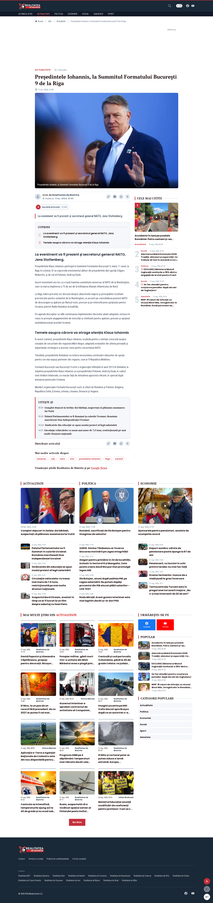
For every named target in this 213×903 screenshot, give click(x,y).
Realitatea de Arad (111, 880)
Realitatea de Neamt (76, 876)
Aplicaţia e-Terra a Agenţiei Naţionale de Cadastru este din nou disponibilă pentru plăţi (38, 758)
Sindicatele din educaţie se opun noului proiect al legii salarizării (81, 425)
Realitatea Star (59, 876)
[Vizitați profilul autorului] (38, 197)
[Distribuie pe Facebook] (114, 196)
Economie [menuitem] (73, 14)
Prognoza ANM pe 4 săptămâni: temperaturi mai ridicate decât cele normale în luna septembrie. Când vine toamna (77, 762)
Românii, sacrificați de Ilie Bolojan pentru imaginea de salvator (104, 532)
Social (144, 251)
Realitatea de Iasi (73, 880)
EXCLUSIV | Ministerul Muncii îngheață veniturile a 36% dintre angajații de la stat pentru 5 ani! (159, 272)
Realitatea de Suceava (53, 880)
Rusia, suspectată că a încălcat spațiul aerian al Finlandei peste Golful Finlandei (75, 809)
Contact (21, 859)
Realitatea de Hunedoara (120, 876)
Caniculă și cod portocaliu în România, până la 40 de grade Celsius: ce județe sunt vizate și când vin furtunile (114, 663)
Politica (144, 266)
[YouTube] (193, 6)
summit (119, 458)
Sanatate (145, 296)
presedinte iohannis (89, 458)
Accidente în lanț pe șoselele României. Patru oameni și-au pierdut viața (153, 239)
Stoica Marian (88, 699)
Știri (49, 21)
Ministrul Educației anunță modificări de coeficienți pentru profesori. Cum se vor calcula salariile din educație (115, 809)
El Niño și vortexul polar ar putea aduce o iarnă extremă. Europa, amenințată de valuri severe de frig (115, 762)
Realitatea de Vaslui (181, 876)
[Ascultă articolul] (207, 881)
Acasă (40, 21)
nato (62, 458)
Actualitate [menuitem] (43, 14)
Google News (99, 468)
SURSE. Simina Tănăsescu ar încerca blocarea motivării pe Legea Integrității (103, 549)
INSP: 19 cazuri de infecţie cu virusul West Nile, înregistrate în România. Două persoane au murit (159, 304)
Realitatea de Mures (92, 880)
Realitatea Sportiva (41, 876)
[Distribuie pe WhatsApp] (121, 196)
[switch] (179, 6)
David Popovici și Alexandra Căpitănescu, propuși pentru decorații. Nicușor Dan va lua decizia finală (38, 662)
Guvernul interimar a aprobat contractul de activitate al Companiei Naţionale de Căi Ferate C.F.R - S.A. (74, 710)
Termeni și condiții (35, 859)
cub (53, 458)
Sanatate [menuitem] (98, 14)
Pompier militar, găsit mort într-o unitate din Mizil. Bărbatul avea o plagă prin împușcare (76, 662)
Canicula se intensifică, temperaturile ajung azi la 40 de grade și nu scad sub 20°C (37, 809)
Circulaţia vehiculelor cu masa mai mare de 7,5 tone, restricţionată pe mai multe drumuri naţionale (85, 432)
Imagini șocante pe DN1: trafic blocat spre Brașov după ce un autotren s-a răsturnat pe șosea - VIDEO (114, 711)
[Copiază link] (108, 196)
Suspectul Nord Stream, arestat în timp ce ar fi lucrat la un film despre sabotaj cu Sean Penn (53, 601)
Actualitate (61, 21)
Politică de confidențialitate (58, 859)
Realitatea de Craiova (142, 876)
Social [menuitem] (85, 14)
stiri (72, 458)
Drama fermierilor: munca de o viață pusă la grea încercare (168, 576)
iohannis (41, 458)
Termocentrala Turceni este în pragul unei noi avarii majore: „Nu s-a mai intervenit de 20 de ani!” (170, 590)
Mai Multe (77, 822)
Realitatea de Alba (129, 880)
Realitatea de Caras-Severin (29, 880)
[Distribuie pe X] (127, 196)
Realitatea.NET (24, 876)
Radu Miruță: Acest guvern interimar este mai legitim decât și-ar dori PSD (104, 599)
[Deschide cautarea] (170, 6)
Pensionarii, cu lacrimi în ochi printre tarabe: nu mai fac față (168, 565)
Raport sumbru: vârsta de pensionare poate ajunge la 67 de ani (170, 551)
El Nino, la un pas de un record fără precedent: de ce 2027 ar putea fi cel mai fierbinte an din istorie (38, 711)
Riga (107, 458)
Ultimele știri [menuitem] (25, 14)
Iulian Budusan (126, 797)
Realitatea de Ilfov (162, 876)
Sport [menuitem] (111, 14)
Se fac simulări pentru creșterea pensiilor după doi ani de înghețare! (158, 287)
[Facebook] (187, 6)
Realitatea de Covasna (97, 876)
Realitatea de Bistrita (65, 195)
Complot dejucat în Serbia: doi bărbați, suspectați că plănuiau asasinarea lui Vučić (85, 409)
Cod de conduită (79, 859)
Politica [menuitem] (58, 14)
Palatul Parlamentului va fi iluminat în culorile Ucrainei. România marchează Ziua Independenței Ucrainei (81, 418)
